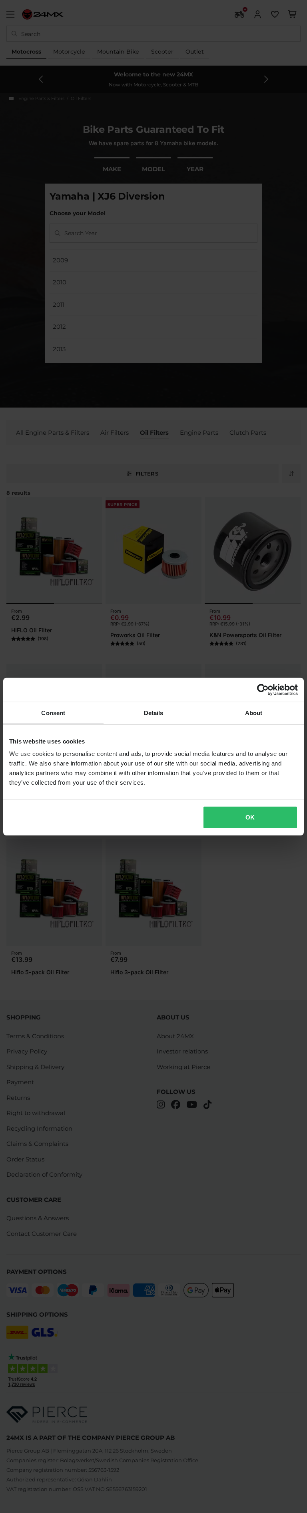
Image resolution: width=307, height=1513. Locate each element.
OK (250, 817)
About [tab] (254, 712)
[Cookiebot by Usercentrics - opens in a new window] (263, 690)
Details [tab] (153, 712)
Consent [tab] (53, 712)
